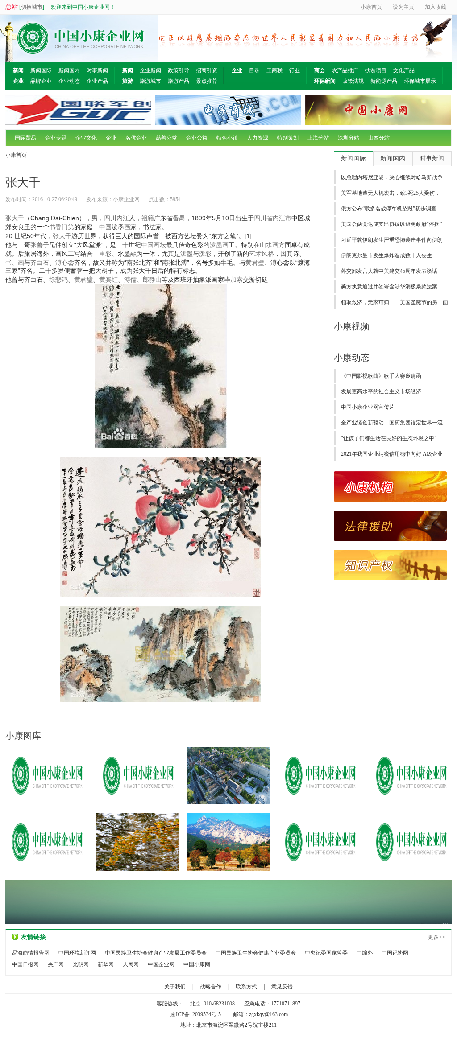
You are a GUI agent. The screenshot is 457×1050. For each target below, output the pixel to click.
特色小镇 (227, 138)
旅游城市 (150, 81)
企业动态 (69, 81)
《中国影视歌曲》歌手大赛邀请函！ (384, 376)
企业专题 (55, 138)
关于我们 (175, 987)
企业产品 (97, 81)
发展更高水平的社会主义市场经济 (381, 391)
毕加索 (233, 279)
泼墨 (186, 253)
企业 (111, 138)
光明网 (81, 964)
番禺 (179, 218)
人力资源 (257, 138)
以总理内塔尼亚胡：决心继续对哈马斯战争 (392, 177)
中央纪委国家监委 (326, 953)
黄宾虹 (108, 279)
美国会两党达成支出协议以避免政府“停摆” (391, 224)
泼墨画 (219, 244)
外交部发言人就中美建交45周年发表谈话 (389, 271)
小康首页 (16, 155)
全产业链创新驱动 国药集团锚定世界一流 (392, 423)
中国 (105, 227)
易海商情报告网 (31, 953)
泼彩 (205, 253)
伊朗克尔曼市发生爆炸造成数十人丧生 (386, 255)
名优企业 (136, 138)
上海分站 (318, 138)
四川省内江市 (272, 218)
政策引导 (178, 70)
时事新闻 (97, 70)
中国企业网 (161, 964)
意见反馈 (282, 987)
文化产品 (404, 70)
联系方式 (246, 987)
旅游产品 (178, 81)
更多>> (436, 937)
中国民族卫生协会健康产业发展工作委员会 (156, 953)
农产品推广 (345, 70)
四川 (110, 218)
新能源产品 (383, 81)
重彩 (105, 253)
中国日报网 (25, 964)
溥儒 (130, 279)
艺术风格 (261, 253)
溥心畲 (64, 262)
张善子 (39, 244)
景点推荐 (206, 81)
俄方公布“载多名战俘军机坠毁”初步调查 (388, 209)
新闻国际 (41, 70)
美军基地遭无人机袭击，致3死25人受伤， (390, 193)
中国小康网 (196, 964)
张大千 (14, 218)
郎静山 (152, 279)
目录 (254, 70)
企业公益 (197, 138)
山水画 (269, 244)
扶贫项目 (375, 70)
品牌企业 (41, 81)
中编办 (365, 953)
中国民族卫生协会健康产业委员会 (256, 953)
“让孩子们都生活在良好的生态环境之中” (388, 438)
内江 (122, 218)
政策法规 (353, 81)
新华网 (106, 964)
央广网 (56, 964)
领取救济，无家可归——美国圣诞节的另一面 (394, 302)
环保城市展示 (420, 81)
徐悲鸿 (58, 279)
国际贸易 (25, 138)
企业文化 (86, 138)
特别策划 (288, 138)
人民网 (131, 964)
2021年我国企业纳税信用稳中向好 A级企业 (392, 454)
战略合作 (210, 987)
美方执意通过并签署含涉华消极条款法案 (389, 287)
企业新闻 (150, 70)
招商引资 (206, 70)
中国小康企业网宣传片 (368, 407)
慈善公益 (166, 138)
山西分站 (379, 138)
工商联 (274, 70)
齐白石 (39, 262)
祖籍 (147, 218)
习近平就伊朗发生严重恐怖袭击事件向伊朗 (392, 240)
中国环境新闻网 (77, 953)
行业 (294, 70)
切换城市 (31, 7)
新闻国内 (69, 70)
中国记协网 (395, 953)
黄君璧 (254, 262)
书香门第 (61, 227)
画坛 (160, 244)
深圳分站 (348, 138)
